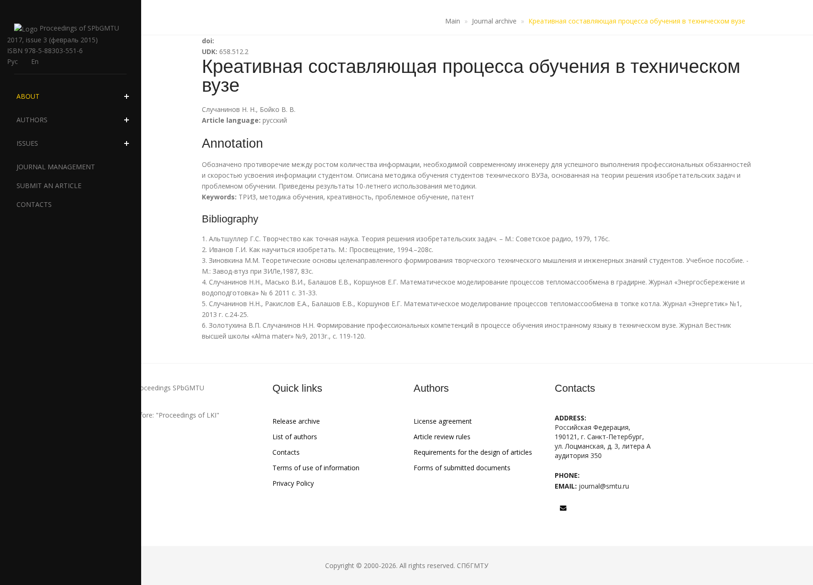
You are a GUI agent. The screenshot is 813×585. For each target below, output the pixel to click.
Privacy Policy (293, 483)
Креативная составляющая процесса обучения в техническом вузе (636, 20)
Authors (32, 119)
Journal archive (494, 20)
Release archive (296, 421)
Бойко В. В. (277, 109)
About (28, 96)
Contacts (34, 204)
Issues (27, 143)
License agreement (443, 421)
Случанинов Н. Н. (229, 109)
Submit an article (48, 185)
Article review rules (442, 436)
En (35, 61)
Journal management (55, 166)
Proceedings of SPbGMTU (78, 28)
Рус (12, 61)
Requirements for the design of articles (473, 452)
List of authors (294, 436)
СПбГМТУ (472, 565)
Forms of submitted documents (462, 467)
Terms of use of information (315, 467)
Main (452, 20)
